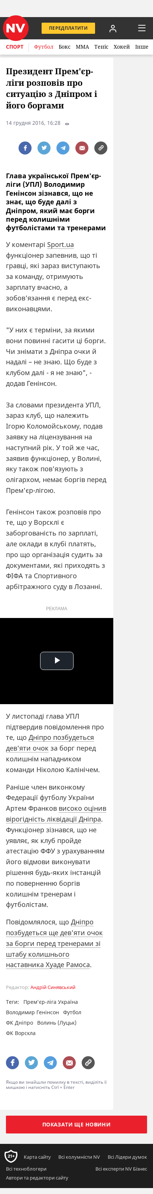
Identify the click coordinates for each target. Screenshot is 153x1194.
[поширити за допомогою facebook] (25, 147)
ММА (82, 46)
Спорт (14, 46)
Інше (142, 46)
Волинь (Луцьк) (56, 1022)
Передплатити (68, 28)
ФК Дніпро (19, 1022)
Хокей (122, 46)
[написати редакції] (81, 147)
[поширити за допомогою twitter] (44, 147)
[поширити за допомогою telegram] (62, 147)
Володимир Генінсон (32, 1012)
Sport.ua (60, 244)
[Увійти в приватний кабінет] (113, 28)
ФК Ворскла (21, 1033)
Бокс (65, 46)
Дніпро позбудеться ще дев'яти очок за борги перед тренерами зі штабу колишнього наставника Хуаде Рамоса (54, 943)
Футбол (43, 46)
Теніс (101, 46)
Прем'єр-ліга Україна (50, 1001)
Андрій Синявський (52, 987)
